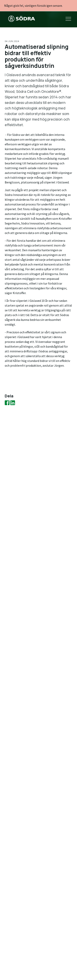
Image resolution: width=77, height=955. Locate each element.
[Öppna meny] (68, 19)
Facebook (7, 402)
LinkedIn (12, 402)
